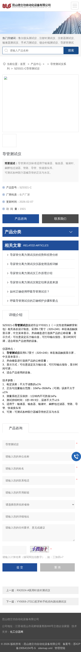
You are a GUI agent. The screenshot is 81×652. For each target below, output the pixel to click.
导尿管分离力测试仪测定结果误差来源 (34, 282)
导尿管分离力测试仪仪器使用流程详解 (34, 263)
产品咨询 (21, 218)
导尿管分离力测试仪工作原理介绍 (31, 273)
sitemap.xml (45, 648)
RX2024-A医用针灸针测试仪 (33, 590)
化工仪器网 (16, 631)
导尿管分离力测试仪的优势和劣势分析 (34, 254)
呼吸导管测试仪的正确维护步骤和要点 (34, 300)
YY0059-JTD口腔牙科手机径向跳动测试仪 (41, 601)
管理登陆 (60, 648)
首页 (23, 63)
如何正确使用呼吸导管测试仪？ (30, 291)
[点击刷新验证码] (39, 549)
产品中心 (36, 63)
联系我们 (60, 218)
